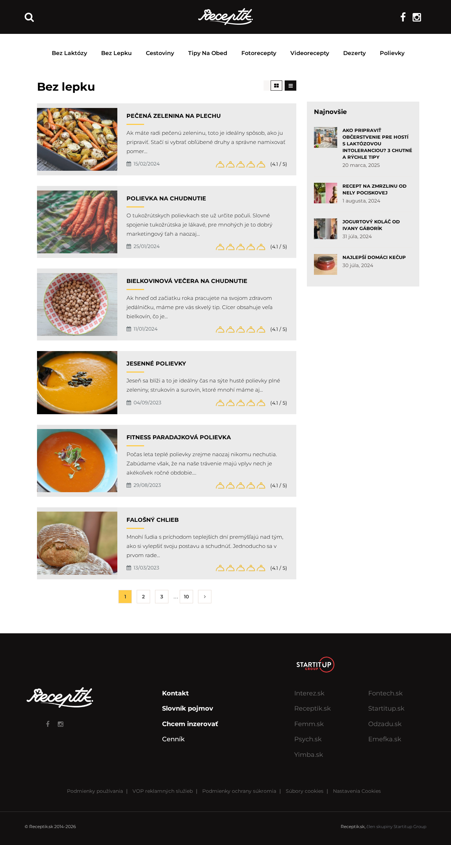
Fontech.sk (385, 693)
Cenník (173, 739)
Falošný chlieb (152, 520)
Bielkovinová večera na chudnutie (186, 281)
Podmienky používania (95, 791)
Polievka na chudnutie (166, 198)
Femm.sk (309, 724)
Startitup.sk (386, 708)
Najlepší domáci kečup (374, 257)
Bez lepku (116, 53)
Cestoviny (160, 53)
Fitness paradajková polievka (178, 437)
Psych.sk (308, 739)
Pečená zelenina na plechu (173, 116)
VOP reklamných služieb (162, 791)
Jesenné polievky (156, 363)
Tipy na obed (207, 53)
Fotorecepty (258, 53)
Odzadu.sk (385, 724)
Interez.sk (309, 693)
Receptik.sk (312, 708)
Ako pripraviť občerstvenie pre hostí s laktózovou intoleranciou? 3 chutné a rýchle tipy (377, 143)
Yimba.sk (308, 755)
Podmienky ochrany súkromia (239, 791)
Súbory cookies (304, 791)
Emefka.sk (384, 739)
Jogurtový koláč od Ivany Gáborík (371, 225)
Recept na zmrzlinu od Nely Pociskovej (374, 189)
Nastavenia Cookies (357, 791)
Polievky (392, 53)
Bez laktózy (69, 53)
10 (186, 596)
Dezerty (354, 53)
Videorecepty (309, 53)
